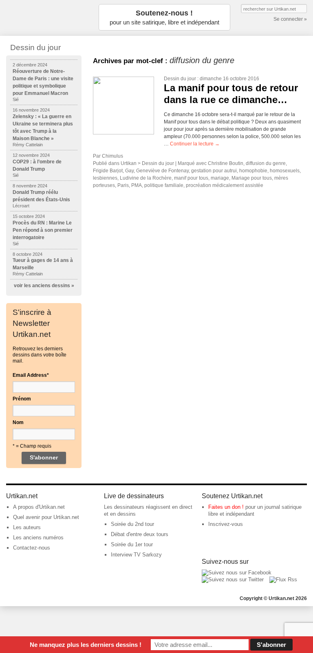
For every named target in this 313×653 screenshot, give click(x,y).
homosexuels (285, 171)
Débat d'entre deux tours (139, 534)
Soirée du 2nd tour (132, 524)
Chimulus (112, 156)
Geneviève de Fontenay (162, 171)
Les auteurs (27, 527)
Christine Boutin (225, 163)
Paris (123, 185)
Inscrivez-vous (225, 524)
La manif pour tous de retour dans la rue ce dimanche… (231, 93)
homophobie (253, 171)
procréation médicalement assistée (224, 185)
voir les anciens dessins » (44, 285)
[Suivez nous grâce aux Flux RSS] (283, 579)
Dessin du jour (180, 78)
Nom (18, 422)
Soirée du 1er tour (132, 544)
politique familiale (163, 185)
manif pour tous (191, 178)
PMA (136, 185)
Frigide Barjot (108, 171)
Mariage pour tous (251, 178)
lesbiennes (105, 178)
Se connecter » (290, 19)
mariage (220, 178)
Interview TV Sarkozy (136, 555)
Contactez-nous (31, 548)
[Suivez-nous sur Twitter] (233, 579)
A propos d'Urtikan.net (39, 507)
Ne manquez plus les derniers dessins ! (85, 644)
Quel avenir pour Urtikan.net (46, 517)
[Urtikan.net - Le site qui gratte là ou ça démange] (47, 17)
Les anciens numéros (38, 537)
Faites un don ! (226, 507)
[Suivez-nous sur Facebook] (236, 572)
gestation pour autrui (214, 171)
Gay (129, 171)
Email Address (31, 375)
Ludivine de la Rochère (146, 178)
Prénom (22, 399)
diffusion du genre (266, 163)
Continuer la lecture (195, 144)
